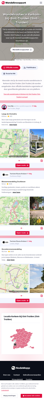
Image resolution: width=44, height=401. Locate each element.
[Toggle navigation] (40, 3)
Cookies (29, 379)
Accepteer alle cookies (32, 396)
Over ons (6, 375)
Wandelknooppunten (20, 50)
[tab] (19, 160)
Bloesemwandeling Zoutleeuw (13, 182)
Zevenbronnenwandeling (12, 249)
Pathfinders (31, 67)
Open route (21, 165)
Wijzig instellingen (9, 396)
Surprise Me (10, 73)
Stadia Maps (19, 59)
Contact (17, 375)
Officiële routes (12, 67)
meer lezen (13, 125)
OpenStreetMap (27, 59)
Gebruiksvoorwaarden (32, 375)
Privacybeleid (17, 379)
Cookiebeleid (5, 390)
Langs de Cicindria (9, 114)
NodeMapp (41, 59)
